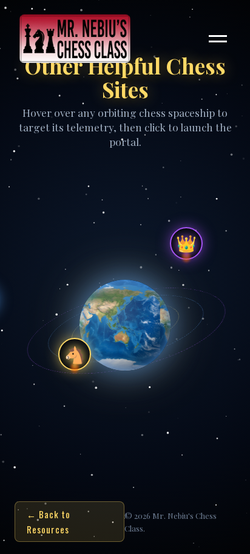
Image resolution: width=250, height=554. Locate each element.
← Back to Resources (48, 521)
